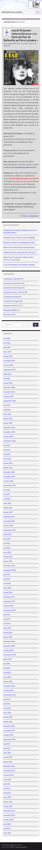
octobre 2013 (8, 820)
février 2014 (8, 802)
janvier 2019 (8, 637)
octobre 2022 (8, 481)
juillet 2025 (8, 374)
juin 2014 (7, 784)
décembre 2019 (9, 597)
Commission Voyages (11, 301)
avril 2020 (7, 583)
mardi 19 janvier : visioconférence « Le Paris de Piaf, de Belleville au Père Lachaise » (21, 35)
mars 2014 (7, 797)
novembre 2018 (9, 646)
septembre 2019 (10, 610)
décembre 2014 (9, 766)
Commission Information (12, 283)
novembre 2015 (9, 730)
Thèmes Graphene (21, 847)
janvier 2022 (8, 512)
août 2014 (7, 779)
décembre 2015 (9, 726)
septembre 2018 (10, 655)
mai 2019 (7, 619)
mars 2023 (7, 459)
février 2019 (8, 632)
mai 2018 (7, 668)
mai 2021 (7, 543)
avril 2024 (7, 410)
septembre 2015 (10, 739)
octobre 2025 (8, 365)
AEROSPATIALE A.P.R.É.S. (12, 12)
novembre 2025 (9, 361)
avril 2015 (7, 748)
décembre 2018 (9, 641)
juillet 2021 (8, 534)
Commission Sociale (11, 297)
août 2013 (7, 824)
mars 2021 (7, 552)
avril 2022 (7, 499)
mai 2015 (7, 744)
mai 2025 (7, 378)
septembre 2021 (10, 530)
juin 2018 (7, 664)
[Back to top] (37, 845)
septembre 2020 (10, 570)
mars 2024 (7, 414)
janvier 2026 (8, 356)
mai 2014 (7, 788)
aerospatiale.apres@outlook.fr (24, 167)
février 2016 (8, 717)
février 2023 (8, 463)
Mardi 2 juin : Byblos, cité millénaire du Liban (19, 242)
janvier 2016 (8, 722)
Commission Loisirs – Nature (14, 292)
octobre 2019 (8, 606)
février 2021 (8, 557)
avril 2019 (7, 624)
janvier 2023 (8, 468)
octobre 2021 (8, 525)
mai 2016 (7, 704)
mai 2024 (7, 405)
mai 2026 (7, 343)
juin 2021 (7, 539)
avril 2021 (7, 548)
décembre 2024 (9, 387)
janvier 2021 (8, 561)
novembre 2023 (9, 432)
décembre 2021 (9, 517)
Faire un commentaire (30, 216)
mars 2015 (7, 753)
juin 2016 (7, 699)
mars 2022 (7, 503)
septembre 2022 (10, 485)
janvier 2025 (8, 383)
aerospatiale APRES (12, 43)
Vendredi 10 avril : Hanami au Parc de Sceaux (20, 252)
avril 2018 (7, 673)
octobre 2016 (8, 690)
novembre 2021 (9, 521)
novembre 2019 (9, 601)
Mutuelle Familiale (10, 310)
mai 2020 (7, 579)
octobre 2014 (8, 775)
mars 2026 (7, 352)
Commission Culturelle (12, 279)
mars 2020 (7, 588)
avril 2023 (7, 454)
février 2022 (8, 508)
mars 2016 (7, 713)
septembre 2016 (10, 695)
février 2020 (8, 592)
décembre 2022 (9, 472)
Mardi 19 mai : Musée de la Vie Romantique (19, 247)
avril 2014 (7, 793)
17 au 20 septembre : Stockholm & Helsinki (19, 265)
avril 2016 (7, 708)
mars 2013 (7, 833)
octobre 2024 (8, 396)
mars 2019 (7, 628)
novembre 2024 (9, 392)
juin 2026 (7, 338)
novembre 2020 (9, 566)
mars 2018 (7, 677)
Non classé (7, 314)
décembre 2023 (9, 427)
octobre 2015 (8, 735)
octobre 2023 (8, 436)
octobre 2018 (8, 650)
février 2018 (8, 681)
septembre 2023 (10, 441)
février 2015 (8, 757)
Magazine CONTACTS (12, 306)
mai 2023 (7, 450)
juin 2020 (7, 575)
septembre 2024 (10, 401)
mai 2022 (7, 494)
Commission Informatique (13, 288)
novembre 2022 (9, 476)
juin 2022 (7, 490)
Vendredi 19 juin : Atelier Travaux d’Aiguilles (19, 238)
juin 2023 (7, 445)
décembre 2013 (9, 811)
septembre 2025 (10, 370)
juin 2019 (7, 615)
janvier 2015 (8, 762)
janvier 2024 (8, 423)
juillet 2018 (8, 659)
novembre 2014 (9, 771)
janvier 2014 (8, 806)
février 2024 (8, 419)
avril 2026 (7, 347)
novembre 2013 (9, 815)
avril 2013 (7, 828)
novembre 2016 (9, 686)
